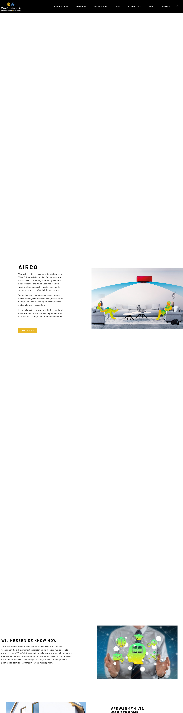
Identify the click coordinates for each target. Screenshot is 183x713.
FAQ (151, 7)
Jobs (117, 7)
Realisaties (134, 7)
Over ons (81, 7)
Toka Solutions (60, 7)
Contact (165, 7)
